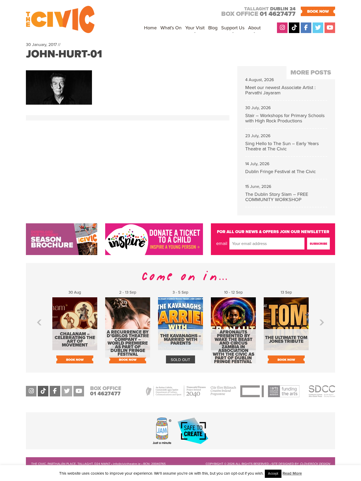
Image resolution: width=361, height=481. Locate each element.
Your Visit (195, 28)
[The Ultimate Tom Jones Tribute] (286, 347)
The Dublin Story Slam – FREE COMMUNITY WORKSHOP (276, 197)
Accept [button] (273, 473)
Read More (292, 473)
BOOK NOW (318, 11)
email (221, 243)
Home (150, 28)
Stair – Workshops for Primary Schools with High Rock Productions (285, 118)
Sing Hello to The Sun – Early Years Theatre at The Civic (282, 146)
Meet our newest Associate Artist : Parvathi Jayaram (280, 90)
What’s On (171, 28)
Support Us (232, 28)
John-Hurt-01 (64, 54)
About (254, 28)
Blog (212, 28)
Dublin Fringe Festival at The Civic (280, 171)
